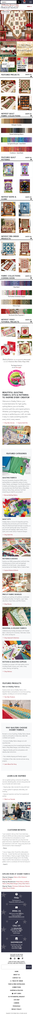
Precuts (10, 879)
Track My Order (17, 981)
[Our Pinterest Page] (22, 958)
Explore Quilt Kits (23, 423)
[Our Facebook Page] (11, 958)
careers (16, 1003)
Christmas (15, 886)
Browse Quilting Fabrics (10, 495)
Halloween (21, 886)
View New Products (9, 697)
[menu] (30, 2)
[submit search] (19, 2)
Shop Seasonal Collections (11, 638)
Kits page (18, 367)
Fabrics (16, 877)
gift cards (17, 993)
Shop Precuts (8, 604)
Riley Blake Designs (12, 883)
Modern (13, 888)
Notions (4, 879)
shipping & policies (16, 990)
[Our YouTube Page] (19, 958)
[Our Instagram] (14, 958)
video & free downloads (16, 984)
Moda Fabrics (20, 881)
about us (16, 974)
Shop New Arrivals (9, 423)
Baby (4, 888)
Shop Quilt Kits (8, 534)
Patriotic (27, 886)
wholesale (16, 1006)
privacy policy (16, 1009)
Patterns (24, 877)
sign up (29, 967)
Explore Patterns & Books (11, 570)
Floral (8, 888)
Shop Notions (8, 671)
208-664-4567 (18, 928)
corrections (16, 987)
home (16, 971)
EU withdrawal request (16, 996)
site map (16, 1000)
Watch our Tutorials (9, 799)
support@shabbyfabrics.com (16, 916)
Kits (20, 877)
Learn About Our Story (10, 764)
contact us (16, 978)
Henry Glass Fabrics (24, 883)
